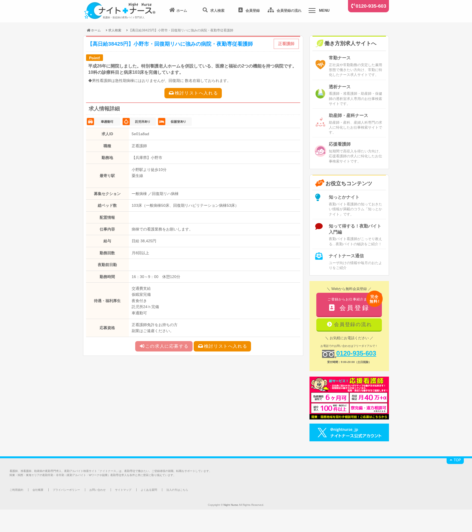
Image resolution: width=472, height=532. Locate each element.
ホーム (96, 30)
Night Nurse (230, 504)
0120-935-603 (371, 6)
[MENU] (311, 11)
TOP (457, 460)
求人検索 (114, 30)
